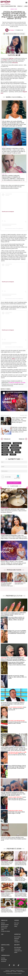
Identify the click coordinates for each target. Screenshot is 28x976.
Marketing (13, 970)
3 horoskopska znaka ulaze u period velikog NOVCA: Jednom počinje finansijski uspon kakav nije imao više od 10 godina (21, 863)
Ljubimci (16, 940)
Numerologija (4, 959)
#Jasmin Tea (17, 443)
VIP (2, 934)
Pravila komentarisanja (8, 971)
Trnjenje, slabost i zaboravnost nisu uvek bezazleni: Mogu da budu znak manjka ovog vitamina (7, 910)
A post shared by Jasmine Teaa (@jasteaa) (14, 228)
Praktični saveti (18, 907)
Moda (2, 950)
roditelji (4, 59)
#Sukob (5, 447)
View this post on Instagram (8, 211)
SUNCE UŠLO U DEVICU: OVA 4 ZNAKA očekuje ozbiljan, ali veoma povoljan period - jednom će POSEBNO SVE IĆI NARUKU (14, 563)
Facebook (11, 382)
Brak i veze (14, 9)
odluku (13, 358)
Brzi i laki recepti (4, 507)
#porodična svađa (15, 447)
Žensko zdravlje (4, 926)
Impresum (7, 970)
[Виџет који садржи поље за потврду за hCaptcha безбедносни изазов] (10, 476)
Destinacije (16, 938)
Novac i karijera (17, 936)
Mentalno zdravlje (5, 924)
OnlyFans (10, 58)
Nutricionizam (4, 927)
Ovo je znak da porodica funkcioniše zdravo (20, 583)
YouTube (23, 382)
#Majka (4, 454)
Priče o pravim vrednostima (8, 6)
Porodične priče (18, 581)
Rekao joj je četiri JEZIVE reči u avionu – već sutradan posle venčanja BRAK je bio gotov (19, 420)
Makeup (2, 949)
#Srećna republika (7, 452)
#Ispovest (5, 449)
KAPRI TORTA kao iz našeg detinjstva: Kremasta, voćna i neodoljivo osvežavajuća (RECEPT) (7, 895)
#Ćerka (13, 454)
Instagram (17, 382)
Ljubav (26, 6)
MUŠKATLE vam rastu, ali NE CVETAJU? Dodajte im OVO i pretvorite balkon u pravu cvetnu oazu (20, 910)
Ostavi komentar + (14, 482)
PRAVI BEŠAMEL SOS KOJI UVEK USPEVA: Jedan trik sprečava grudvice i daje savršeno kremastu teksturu (14, 510)
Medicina (2, 907)
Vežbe (2, 929)
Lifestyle (17, 934)
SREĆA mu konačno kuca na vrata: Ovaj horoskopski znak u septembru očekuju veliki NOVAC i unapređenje (21, 895)
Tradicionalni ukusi (18, 950)
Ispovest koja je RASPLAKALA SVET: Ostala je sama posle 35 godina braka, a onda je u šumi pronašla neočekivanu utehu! (7, 879)
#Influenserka (6, 443)
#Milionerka (15, 449)
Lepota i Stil (5, 945)
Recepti (17, 945)
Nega (3, 119)
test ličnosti (3, 961)
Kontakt (14, 971)
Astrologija (5, 955)
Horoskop (3, 533)
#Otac (17, 452)
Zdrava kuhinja (17, 949)
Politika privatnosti (21, 971)
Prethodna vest (7, 439)
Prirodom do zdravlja (5, 931)
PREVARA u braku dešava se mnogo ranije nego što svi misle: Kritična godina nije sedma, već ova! (19, 430)
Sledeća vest (21, 439)
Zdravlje (19, 6)
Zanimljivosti (17, 941)
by (11, 30)
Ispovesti (3, 581)
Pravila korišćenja (19, 970)
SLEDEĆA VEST (23, 415)
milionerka (15, 62)
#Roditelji (5, 445)
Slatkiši (2, 891)
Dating (15, 926)
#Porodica (14, 445)
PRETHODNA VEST (5, 415)
